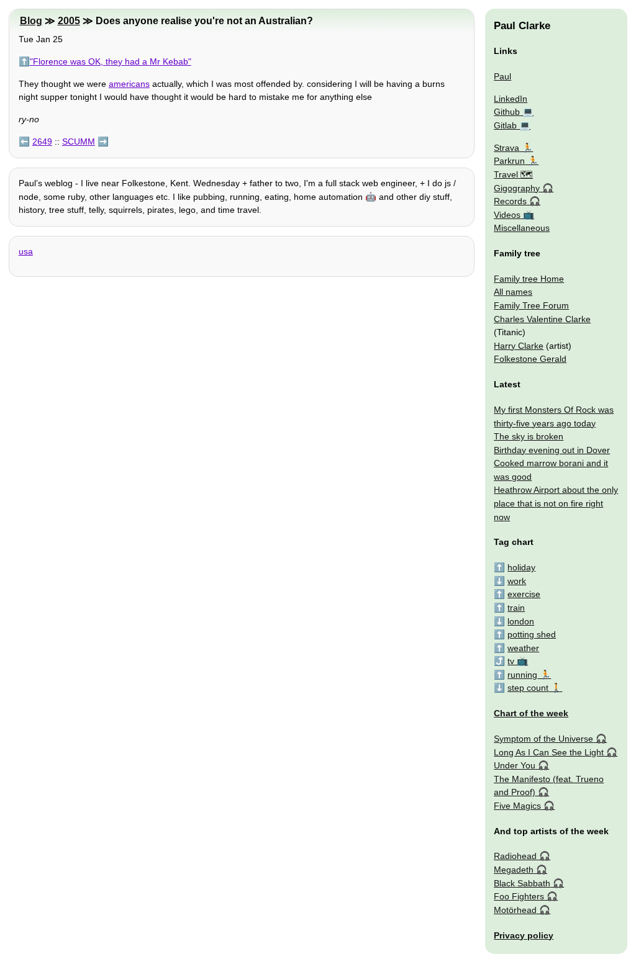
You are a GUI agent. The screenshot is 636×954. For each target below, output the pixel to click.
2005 (69, 21)
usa (26, 251)
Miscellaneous (522, 228)
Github (507, 112)
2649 (42, 141)
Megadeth (514, 870)
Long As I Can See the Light (549, 752)
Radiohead (515, 856)
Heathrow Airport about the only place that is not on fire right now (556, 503)
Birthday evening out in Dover (552, 450)
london (520, 621)
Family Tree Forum (531, 305)
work (516, 581)
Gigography (517, 188)
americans (129, 84)
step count (527, 688)
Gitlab (505, 125)
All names (513, 292)
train (516, 608)
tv (510, 661)
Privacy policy (523, 935)
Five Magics (517, 806)
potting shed (531, 634)
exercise (523, 594)
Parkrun (509, 161)
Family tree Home (529, 279)
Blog (31, 21)
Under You (514, 765)
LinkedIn (510, 99)
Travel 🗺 (513, 174)
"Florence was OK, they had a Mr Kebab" (110, 61)
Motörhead (515, 910)
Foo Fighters (519, 896)
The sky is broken (528, 436)
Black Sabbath (522, 883)
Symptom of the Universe (543, 739)
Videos (507, 215)
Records (510, 201)
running (522, 675)
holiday (521, 567)
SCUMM (78, 141)
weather (523, 648)
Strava (506, 148)
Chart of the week (531, 713)
